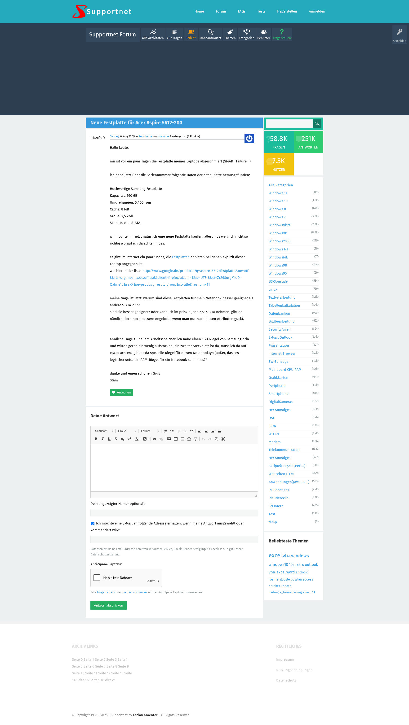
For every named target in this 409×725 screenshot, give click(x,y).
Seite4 (122, 659)
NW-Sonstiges (279, 458)
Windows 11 (278, 193)
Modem (275, 442)
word (290, 572)
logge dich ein (106, 592)
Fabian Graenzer (145, 715)
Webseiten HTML (282, 474)
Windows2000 (279, 241)
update (286, 586)
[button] (104, 431)
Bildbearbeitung (281, 321)
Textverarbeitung (282, 297)
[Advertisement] (204, 77)
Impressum (285, 659)
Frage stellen (282, 38)
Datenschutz (286, 680)
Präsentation (279, 345)
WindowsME (278, 257)
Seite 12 (104, 673)
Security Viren (280, 329)
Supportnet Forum (112, 34)
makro (298, 564)
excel (275, 555)
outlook (311, 564)
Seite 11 (91, 673)
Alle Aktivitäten (153, 38)
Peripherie (145, 136)
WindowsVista (280, 225)
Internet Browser (282, 353)
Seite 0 (77, 659)
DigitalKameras (281, 402)
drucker (274, 586)
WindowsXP (278, 233)
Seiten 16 (97, 680)
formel (274, 579)
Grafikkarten (278, 378)
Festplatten (181, 257)
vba (286, 556)
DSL (272, 418)
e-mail (306, 592)
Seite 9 (123, 666)
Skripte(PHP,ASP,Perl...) (287, 466)
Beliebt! (191, 38)
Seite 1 (89, 659)
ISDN (272, 426)
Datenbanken (279, 313)
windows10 (278, 564)
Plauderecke (279, 498)
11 (313, 592)
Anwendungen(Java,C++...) (289, 482)
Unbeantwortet (210, 38)
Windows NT (278, 249)
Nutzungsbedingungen (294, 670)
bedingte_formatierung (285, 592)
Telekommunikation (285, 450)
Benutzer (263, 38)
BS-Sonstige (278, 281)
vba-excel (277, 572)
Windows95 (278, 273)
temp (273, 522)
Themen (230, 38)
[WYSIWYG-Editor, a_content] (174, 467)
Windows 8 (277, 209)
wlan (298, 579)
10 (291, 564)
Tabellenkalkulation (284, 305)
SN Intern (276, 506)
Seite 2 (100, 659)
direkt (110, 680)
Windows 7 (277, 217)
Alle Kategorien (281, 185)
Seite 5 (77, 666)
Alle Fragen (174, 38)
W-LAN (274, 434)
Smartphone (279, 394)
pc (292, 579)
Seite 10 (78, 673)
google (285, 579)
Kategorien (246, 38)
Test (272, 514)
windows (300, 556)
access (308, 579)
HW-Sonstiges (279, 410)
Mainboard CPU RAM (285, 369)
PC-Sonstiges (279, 490)
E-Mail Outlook (280, 337)
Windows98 (278, 265)
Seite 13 (117, 673)
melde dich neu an (135, 592)
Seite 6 (89, 666)
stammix (163, 136)
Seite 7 (100, 666)
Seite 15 (82, 680)
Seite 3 (111, 659)
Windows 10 (278, 201)
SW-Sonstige (278, 361)
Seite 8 (112, 666)
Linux (273, 289)
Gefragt (115, 136)
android (302, 572)
